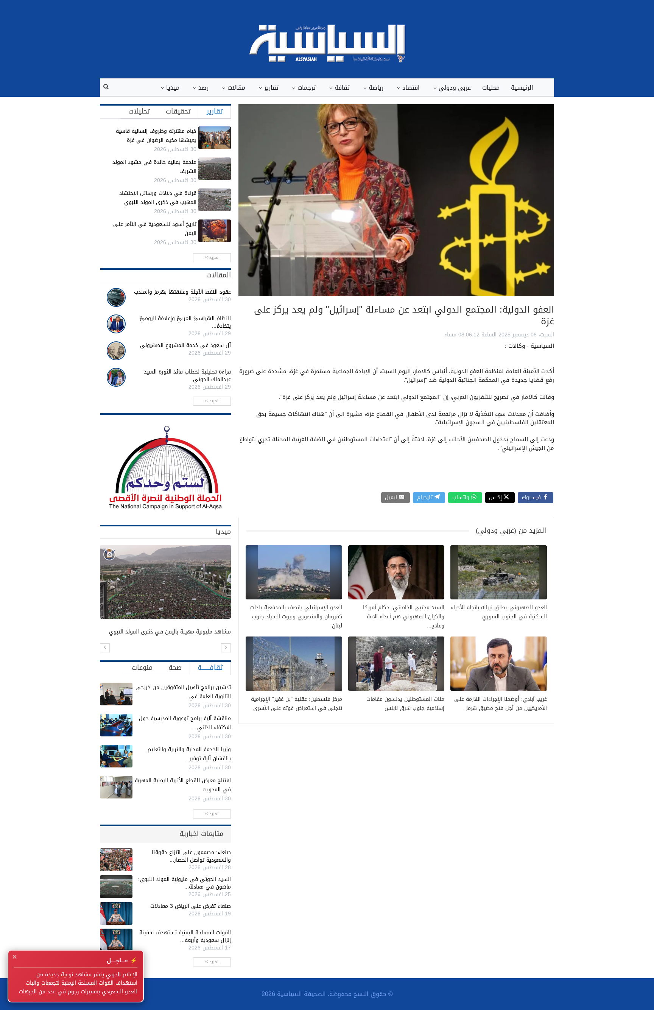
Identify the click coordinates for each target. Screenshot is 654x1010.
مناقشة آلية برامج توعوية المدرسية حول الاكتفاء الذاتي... (185, 723)
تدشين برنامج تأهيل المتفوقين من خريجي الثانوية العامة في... (183, 692)
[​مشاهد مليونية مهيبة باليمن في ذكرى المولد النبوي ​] (165, 582)
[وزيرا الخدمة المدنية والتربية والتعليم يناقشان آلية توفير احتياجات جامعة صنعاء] (116, 756)
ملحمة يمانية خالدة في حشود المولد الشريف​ (154, 166)
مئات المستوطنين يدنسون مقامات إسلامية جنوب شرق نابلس (405, 704)
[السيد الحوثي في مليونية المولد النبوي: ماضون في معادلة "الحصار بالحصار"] (116, 886)
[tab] (215, 111)
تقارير (271, 87)
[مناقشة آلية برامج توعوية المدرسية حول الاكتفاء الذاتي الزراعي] (116, 725)
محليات (491, 87)
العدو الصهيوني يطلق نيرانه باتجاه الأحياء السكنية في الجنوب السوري (499, 612)
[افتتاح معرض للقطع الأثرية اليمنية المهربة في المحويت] (116, 787)
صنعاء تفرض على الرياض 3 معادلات (190, 906)
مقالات (236, 87)
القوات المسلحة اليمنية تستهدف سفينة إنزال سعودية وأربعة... (185, 936)
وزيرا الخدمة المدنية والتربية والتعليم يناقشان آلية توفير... (189, 754)
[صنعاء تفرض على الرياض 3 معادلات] (116, 913)
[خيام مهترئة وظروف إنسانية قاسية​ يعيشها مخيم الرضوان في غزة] (214, 137)
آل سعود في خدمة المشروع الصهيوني (185, 345)
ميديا (172, 87)
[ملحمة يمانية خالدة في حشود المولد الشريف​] (214, 168)
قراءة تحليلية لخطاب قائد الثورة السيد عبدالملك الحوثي (187, 375)
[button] (105, 647)
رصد (203, 87)
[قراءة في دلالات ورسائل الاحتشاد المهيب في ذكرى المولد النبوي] (214, 199)
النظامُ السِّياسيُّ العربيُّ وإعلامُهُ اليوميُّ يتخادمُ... (185, 322)
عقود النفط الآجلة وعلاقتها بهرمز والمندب (182, 292)
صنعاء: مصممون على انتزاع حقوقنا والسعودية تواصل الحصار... (191, 856)
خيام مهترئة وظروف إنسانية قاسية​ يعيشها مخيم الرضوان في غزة (156, 135)
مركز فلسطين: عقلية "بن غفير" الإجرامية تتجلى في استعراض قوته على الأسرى (296, 704)
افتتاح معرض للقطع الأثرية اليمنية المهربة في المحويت (183, 785)
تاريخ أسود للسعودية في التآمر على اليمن (154, 228)
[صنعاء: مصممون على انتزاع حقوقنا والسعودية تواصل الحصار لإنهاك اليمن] (116, 859)
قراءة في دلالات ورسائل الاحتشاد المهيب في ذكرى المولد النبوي (157, 197)
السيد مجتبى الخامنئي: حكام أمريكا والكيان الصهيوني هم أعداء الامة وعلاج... (403, 616)
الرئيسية (522, 87)
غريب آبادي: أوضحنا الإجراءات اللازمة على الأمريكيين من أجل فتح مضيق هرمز (500, 704)
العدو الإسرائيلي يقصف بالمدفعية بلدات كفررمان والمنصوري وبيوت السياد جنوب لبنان (296, 616)
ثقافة (342, 87)
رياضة (376, 87)
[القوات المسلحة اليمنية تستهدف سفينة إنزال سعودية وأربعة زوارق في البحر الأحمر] (116, 940)
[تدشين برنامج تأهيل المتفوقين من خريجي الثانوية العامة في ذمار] (116, 694)
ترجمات (306, 87)
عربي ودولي (455, 87)
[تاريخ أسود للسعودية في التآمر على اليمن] (214, 230)
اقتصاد (411, 87)
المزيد (214, 257)
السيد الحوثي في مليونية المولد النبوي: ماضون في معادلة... (184, 883)
